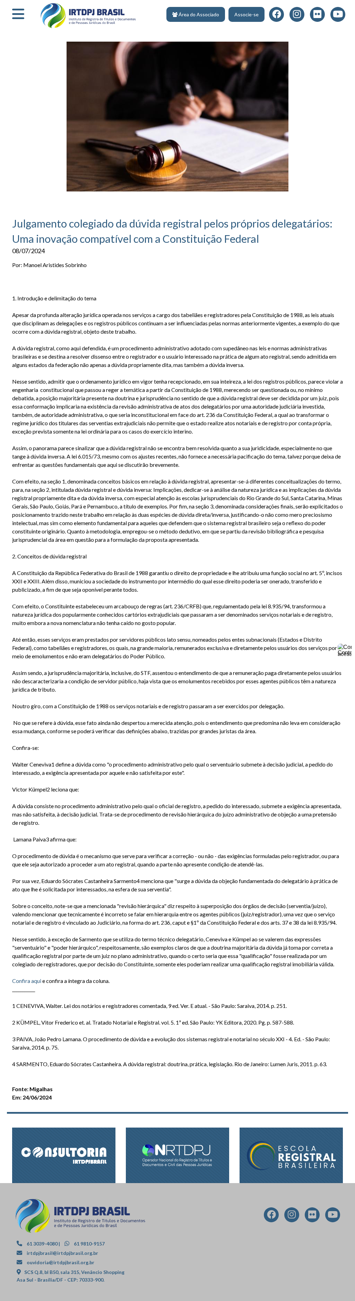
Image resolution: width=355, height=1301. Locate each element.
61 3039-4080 (42, 1244)
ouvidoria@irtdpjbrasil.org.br (60, 1262)
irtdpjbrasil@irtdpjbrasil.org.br (62, 1253)
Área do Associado (198, 14)
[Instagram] (292, 1214)
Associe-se (246, 14)
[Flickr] (317, 13)
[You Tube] (333, 1214)
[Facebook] (271, 1214)
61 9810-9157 (89, 1244)
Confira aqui (26, 980)
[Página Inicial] (88, 13)
